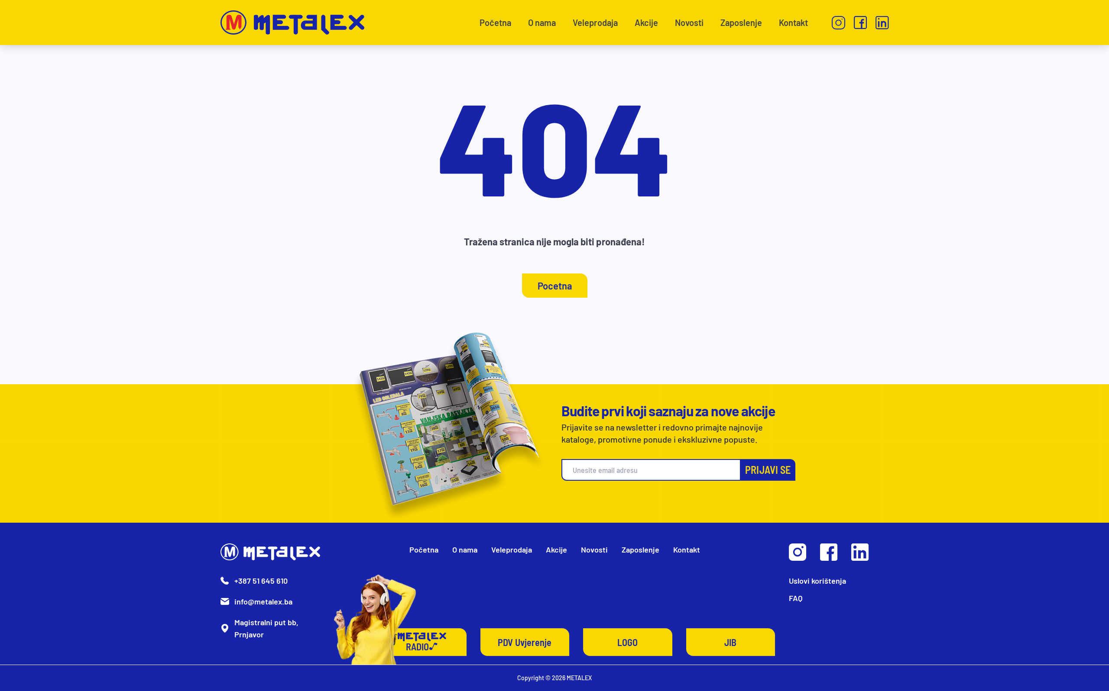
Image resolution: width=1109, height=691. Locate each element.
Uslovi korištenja (817, 580)
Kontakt (793, 22)
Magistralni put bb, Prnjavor (266, 628)
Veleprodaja (595, 22)
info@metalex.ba (263, 601)
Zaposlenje (741, 22)
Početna (495, 22)
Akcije (646, 22)
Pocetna (555, 285)
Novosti (689, 22)
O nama (542, 22)
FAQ (796, 598)
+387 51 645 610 (261, 580)
